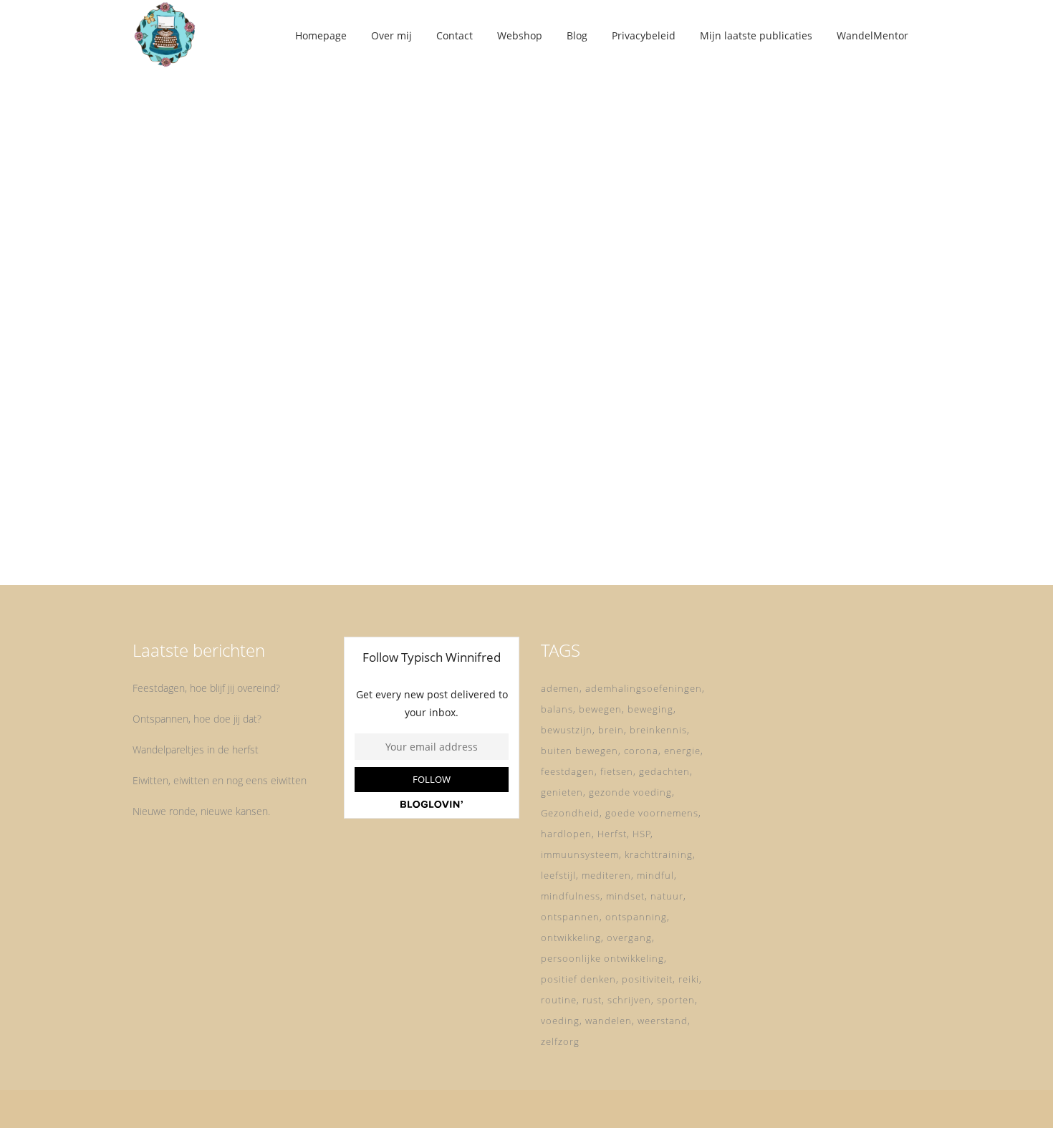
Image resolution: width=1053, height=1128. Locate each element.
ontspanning (636, 916)
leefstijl (558, 875)
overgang (629, 937)
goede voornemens (651, 812)
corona (641, 750)
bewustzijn (566, 729)
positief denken (578, 979)
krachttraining (659, 854)
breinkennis (658, 729)
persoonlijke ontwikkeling (602, 958)
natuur (666, 896)
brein (611, 729)
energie (682, 750)
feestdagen (568, 771)
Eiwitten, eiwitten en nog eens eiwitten (220, 780)
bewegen (600, 709)
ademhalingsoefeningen (643, 688)
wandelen (608, 1020)
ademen (560, 688)
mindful (655, 875)
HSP (642, 833)
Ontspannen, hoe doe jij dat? (197, 719)
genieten (562, 792)
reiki (688, 979)
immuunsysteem (580, 854)
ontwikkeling (571, 937)
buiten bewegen (579, 750)
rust (592, 999)
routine (559, 999)
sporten (676, 999)
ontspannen (570, 916)
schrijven (629, 999)
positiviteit (647, 979)
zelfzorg (560, 1041)
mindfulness (570, 896)
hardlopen (566, 833)
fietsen (616, 771)
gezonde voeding (630, 792)
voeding (560, 1020)
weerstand (663, 1020)
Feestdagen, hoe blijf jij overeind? (206, 688)
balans (557, 709)
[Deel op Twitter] (247, 532)
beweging (650, 709)
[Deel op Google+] (265, 532)
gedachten (664, 771)
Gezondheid (570, 812)
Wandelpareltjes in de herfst (196, 749)
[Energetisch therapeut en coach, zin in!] (255, 205)
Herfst (612, 833)
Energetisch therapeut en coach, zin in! (254, 362)
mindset (625, 896)
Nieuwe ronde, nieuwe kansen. (201, 811)
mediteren (606, 875)
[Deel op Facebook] (232, 532)
